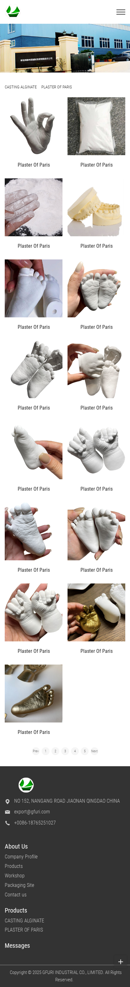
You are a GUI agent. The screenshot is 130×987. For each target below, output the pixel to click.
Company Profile (21, 857)
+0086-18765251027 (35, 823)
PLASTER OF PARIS (24, 930)
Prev (36, 751)
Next (94, 751)
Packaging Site (19, 885)
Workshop (15, 876)
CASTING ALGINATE (24, 921)
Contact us (16, 895)
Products (14, 866)
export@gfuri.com (32, 812)
